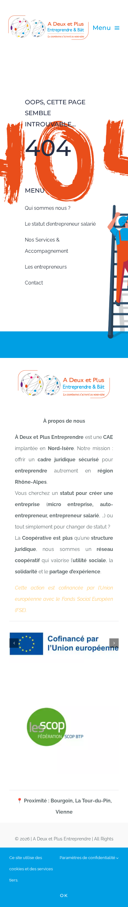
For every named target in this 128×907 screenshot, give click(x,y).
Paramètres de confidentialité (88, 857)
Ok (64, 895)
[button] (14, 643)
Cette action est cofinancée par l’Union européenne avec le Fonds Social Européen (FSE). (64, 599)
